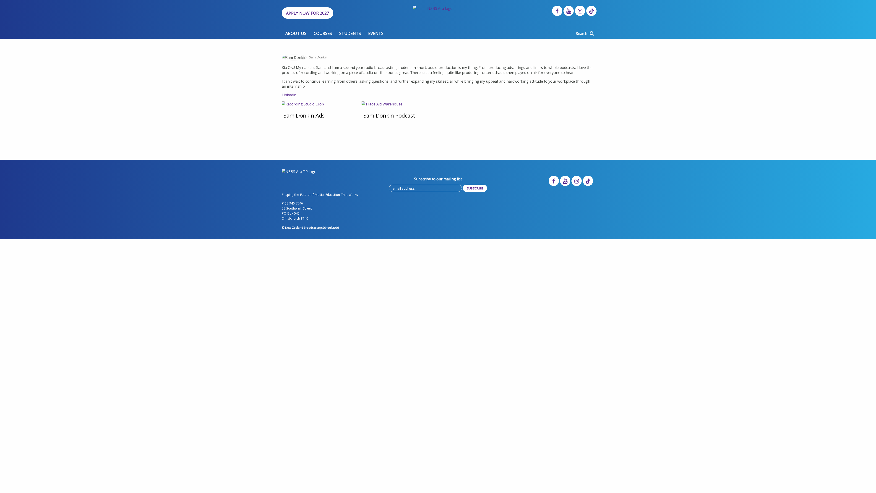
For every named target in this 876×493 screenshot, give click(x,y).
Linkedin (289, 94)
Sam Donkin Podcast (389, 115)
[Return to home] (438, 13)
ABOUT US (295, 33)
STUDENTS (350, 33)
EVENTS (375, 33)
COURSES (323, 33)
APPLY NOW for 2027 (307, 13)
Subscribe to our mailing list (438, 178)
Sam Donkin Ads (304, 115)
